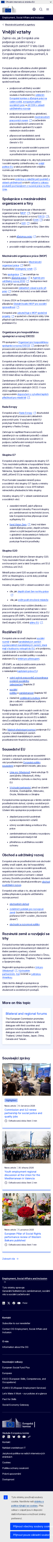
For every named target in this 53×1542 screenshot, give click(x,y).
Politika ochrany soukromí (15, 1468)
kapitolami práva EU (27, 671)
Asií (18, 974)
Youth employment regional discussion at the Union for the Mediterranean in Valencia (22, 1175)
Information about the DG (15, 1347)
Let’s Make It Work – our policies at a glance (24, 1393)
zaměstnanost (26, 692)
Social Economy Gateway (15, 1404)
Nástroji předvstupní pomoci (21, 729)
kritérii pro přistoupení (28, 658)
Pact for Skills (9, 1399)
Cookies (6, 1462)
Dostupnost (8, 1479)
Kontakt (6, 1442)
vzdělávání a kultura (30, 698)
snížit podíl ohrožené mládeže (33, 599)
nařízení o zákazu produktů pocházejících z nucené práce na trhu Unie (26, 186)
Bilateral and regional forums (26, 1013)
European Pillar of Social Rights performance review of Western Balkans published (23, 1237)
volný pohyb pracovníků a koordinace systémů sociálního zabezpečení (29, 681)
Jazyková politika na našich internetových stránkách (23, 1455)
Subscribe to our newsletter (16, 1323)
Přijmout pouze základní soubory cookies (31, 1534)
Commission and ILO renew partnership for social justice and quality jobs (23, 1113)
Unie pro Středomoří (20, 772)
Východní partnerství (20, 787)
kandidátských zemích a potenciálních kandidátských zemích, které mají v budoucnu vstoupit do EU (24, 645)
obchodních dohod (19, 904)
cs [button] (34, 9)
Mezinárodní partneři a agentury (20, 24)
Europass (7, 1373)
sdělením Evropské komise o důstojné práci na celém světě (28, 98)
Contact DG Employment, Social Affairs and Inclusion (24, 1331)
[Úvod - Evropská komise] (9, 9)
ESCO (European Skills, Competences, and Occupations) (24, 1380)
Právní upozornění (11, 1473)
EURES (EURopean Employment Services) (24, 1387)
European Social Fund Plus (16, 1367)
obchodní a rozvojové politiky (25, 924)
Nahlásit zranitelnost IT (14, 1447)
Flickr (25, 1303)
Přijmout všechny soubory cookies (31, 1526)
